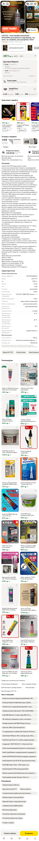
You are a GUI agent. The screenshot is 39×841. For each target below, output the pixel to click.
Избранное (19, 838)
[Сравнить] (28, 4)
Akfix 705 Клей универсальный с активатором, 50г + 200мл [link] (8, 420)
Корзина (27, 838)
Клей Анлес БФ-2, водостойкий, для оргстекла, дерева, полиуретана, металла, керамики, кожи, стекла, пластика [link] (28, 672)
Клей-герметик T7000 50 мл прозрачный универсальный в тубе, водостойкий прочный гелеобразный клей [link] (28, 578)
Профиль (35, 838)
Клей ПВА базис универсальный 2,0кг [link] (27, 514)
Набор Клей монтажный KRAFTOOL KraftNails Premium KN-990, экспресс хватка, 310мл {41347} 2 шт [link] (9, 609)
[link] (19, 698)
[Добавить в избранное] (31, 4)
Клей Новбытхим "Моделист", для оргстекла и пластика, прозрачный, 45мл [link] (9, 641)
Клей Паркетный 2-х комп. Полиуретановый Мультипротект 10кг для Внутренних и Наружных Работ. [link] (10, 451)
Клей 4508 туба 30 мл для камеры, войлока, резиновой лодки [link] (28, 641)
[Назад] (3, 4)
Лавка (12, 838)
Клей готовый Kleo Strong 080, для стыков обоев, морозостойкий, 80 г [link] (10, 389)
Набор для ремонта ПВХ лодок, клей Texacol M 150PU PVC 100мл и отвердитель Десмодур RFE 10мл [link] (28, 546)
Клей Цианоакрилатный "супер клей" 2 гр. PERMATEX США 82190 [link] (28, 483)
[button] (10, 29)
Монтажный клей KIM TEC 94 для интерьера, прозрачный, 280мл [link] (9, 578)
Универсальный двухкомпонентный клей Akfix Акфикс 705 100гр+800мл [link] (28, 420)
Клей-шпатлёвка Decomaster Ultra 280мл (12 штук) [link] (28, 609)
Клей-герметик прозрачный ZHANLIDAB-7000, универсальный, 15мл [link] (8, 125)
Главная (4, 838)
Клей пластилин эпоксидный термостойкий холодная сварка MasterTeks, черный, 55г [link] (9, 546)
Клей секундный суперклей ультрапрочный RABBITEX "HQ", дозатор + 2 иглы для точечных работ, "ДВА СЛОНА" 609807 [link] (29, 452)
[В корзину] (13, 119)
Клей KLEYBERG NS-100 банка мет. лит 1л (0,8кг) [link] (9, 672)
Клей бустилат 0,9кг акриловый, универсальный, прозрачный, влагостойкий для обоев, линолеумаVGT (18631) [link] (29, 389)
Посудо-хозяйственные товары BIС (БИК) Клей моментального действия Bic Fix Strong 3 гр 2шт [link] (10, 483)
